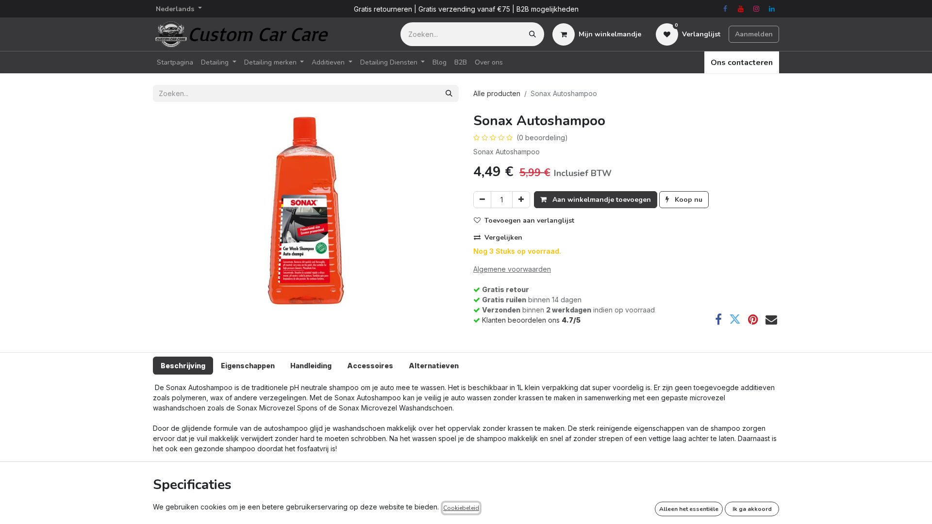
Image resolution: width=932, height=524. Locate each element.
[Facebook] (725, 9)
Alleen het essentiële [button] (688, 509)
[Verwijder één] (482, 199)
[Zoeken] (532, 34)
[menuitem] (175, 62)
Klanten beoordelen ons (531, 320)
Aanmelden (754, 34)
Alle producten (496, 93)
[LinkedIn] (772, 9)
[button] (527, 220)
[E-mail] (771, 319)
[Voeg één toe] (521, 199)
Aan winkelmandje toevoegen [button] (600, 199)
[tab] (183, 366)
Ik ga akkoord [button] (752, 509)
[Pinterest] (753, 319)
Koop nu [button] (687, 199)
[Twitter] (735, 319)
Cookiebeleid (461, 508)
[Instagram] (756, 9)
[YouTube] (741, 9)
